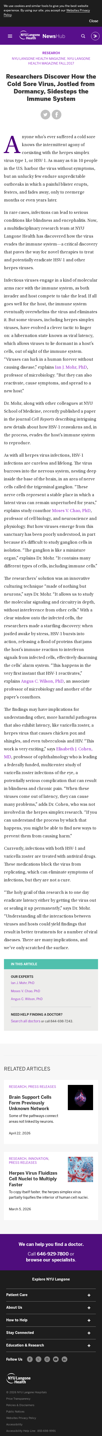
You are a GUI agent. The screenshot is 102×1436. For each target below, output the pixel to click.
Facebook (56, 114)
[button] (93, 21)
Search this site (83, 36)
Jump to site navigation (9, 36)
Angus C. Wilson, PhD (42, 681)
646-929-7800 (53, 1254)
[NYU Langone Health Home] (29, 36)
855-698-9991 (46, 1431)
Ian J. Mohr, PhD (71, 367)
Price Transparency (18, 1398)
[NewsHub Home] (54, 36)
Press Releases (42, 1087)
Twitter (45, 114)
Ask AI (95, 36)
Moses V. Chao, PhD (71, 511)
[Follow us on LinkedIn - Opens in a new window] (64, 1359)
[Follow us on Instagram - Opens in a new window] (47, 1359)
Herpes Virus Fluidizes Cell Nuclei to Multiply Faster (33, 1179)
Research (51, 53)
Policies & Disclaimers (20, 1405)
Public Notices (15, 1411)
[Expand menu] (89, 1295)
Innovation (38, 1159)
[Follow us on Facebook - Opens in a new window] (30, 1359)
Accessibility (14, 1424)
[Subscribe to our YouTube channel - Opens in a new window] (56, 1359)
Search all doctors (25, 1021)
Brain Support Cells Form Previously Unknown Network (30, 1103)
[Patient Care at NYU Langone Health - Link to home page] (18, 1378)
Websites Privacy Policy (21, 1418)
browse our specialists (50, 1260)
